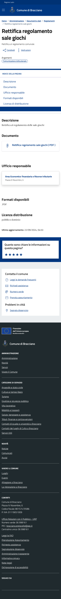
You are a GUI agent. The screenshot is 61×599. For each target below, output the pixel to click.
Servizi (5, 367)
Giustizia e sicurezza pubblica (15, 401)
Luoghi (5, 473)
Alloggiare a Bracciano (12, 482)
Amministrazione (10, 358)
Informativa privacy (11, 558)
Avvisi (4, 457)
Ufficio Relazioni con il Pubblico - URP (19, 519)
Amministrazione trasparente (15, 553)
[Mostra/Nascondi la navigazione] (3, 10)
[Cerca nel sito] (53, 10)
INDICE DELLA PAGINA (11, 73)
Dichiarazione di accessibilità (15, 567)
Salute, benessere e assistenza (16, 414)
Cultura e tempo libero (12, 392)
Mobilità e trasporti (10, 410)
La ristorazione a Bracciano (14, 487)
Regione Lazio (9, 2)
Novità (5, 362)
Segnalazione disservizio (13, 549)
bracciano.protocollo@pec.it (19, 526)
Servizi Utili (7, 433)
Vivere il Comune (9, 372)
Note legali (7, 562)
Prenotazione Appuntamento (15, 540)
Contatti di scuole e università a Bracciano (21, 424)
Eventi (5, 478)
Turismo (5, 396)
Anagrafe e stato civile (12, 387)
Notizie (5, 448)
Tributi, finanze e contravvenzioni (17, 419)
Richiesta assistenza (11, 544)
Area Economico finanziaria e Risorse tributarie (28, 176)
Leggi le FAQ (7, 535)
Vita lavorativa (8, 405)
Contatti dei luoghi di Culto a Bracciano (20, 428)
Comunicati (7, 453)
